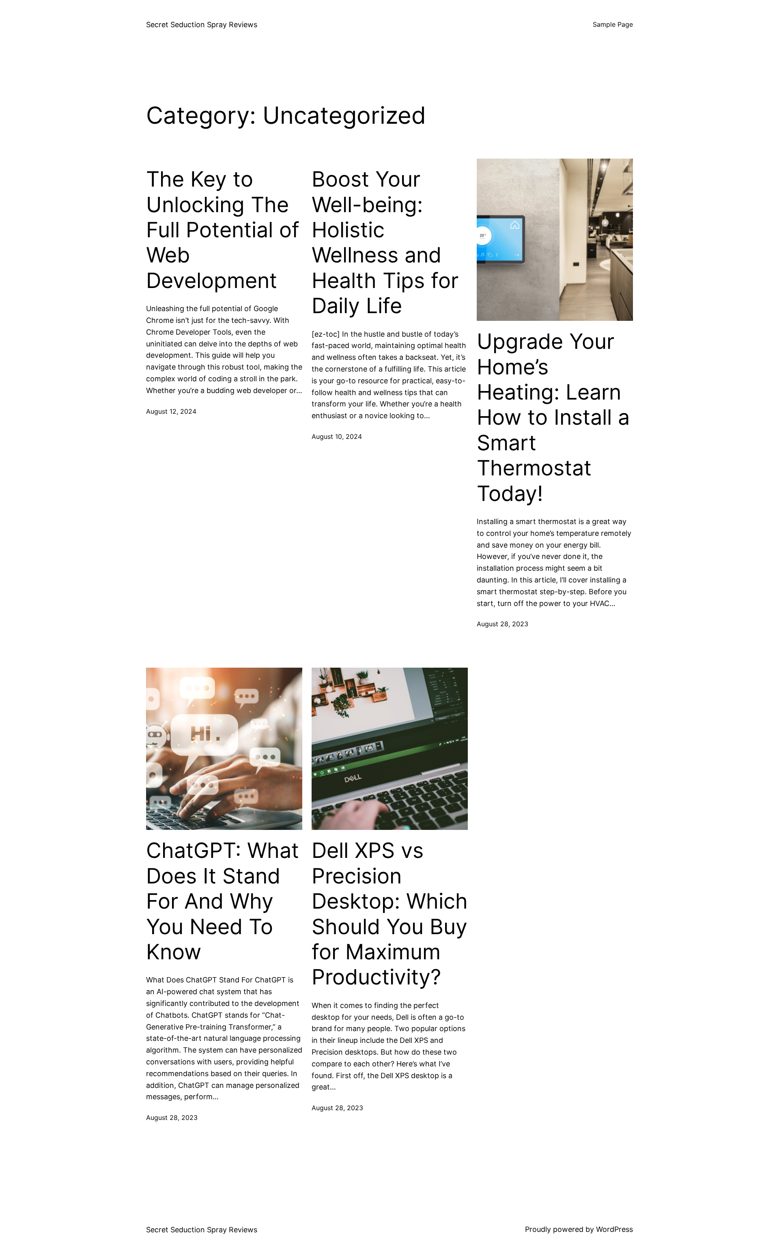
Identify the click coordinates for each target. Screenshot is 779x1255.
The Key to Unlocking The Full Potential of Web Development (222, 230)
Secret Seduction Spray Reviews (201, 24)
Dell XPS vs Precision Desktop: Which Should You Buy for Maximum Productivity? (390, 914)
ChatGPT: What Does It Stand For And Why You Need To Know (222, 901)
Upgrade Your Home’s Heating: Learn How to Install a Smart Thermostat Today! (553, 417)
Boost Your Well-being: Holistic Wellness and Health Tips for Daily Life (385, 242)
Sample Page (613, 24)
